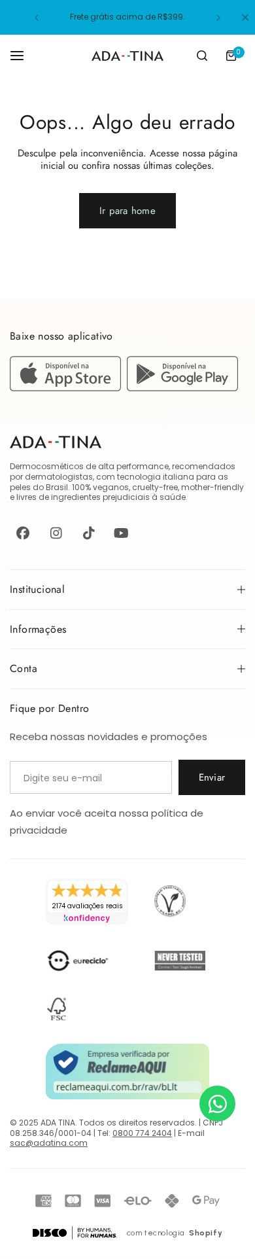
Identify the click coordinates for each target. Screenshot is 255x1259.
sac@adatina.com (49, 1142)
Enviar (212, 777)
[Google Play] (182, 388)
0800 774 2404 (142, 1133)
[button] (36, 17)
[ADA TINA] (127, 56)
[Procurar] (202, 55)
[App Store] (68, 388)
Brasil (57, 487)
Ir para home (127, 211)
